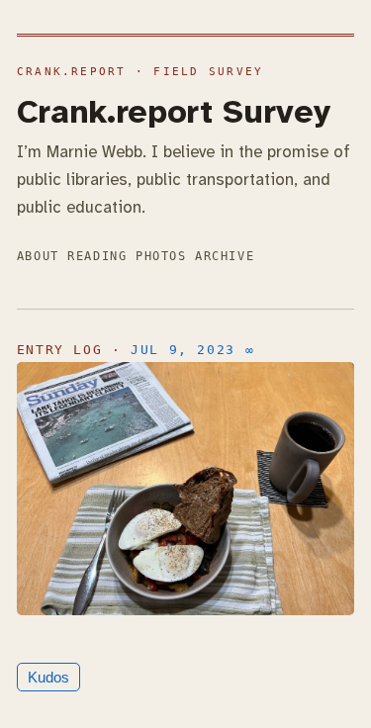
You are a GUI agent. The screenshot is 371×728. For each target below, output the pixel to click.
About (38, 256)
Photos (161, 256)
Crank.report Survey (173, 112)
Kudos (48, 677)
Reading (97, 256)
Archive (224, 256)
